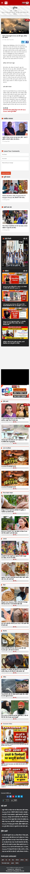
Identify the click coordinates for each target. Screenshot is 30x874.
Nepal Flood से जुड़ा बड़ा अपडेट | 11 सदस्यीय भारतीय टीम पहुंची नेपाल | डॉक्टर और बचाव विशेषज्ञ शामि (14, 323)
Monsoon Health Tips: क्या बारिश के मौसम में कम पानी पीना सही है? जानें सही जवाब (14, 532)
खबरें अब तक (8, 207)
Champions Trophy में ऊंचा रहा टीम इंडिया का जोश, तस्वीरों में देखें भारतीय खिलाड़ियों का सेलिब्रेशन (15, 265)
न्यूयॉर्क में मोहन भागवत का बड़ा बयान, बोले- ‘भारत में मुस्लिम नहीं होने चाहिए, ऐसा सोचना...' (14, 138)
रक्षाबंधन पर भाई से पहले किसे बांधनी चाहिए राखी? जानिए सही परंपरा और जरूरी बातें (15, 578)
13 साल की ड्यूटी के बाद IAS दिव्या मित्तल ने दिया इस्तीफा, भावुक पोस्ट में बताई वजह (13, 419)
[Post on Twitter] (25, 42)
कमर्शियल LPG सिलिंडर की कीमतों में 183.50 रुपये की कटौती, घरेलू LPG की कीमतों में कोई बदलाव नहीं (14, 670)
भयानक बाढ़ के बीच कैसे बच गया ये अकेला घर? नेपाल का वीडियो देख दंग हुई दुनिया (14, 440)
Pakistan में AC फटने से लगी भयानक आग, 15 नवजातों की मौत (15, 847)
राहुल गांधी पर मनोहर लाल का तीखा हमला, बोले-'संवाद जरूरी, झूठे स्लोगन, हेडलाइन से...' (15, 810)
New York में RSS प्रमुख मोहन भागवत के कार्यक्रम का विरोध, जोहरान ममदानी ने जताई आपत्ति (15, 819)
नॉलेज (4, 677)
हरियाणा (22, 860)
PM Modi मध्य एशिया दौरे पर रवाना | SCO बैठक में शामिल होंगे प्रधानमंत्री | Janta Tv (15, 287)
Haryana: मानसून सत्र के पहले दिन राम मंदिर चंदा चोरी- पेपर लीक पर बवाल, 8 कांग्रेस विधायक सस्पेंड (15, 817)
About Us (18, 869)
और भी (25, 239)
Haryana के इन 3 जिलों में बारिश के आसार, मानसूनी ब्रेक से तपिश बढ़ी (15, 812)
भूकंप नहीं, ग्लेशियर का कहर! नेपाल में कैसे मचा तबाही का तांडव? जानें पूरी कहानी (15, 840)
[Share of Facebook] (27, 42)
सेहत (4, 585)
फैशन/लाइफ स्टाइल (8, 493)
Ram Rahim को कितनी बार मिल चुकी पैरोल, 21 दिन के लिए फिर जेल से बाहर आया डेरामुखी (14, 716)
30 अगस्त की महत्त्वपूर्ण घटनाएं (8, 466)
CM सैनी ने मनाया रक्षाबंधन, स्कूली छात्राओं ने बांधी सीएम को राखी (15, 814)
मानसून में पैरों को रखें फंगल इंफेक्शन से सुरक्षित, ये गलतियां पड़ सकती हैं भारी (13, 511)
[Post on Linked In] (22, 42)
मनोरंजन (17, 860)
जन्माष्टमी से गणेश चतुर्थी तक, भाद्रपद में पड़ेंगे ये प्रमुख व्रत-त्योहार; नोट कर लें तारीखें (13, 557)
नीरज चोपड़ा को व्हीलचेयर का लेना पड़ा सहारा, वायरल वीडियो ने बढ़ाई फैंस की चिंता (14, 227)
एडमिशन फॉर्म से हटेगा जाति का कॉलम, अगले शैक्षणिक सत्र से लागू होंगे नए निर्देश (14, 342)
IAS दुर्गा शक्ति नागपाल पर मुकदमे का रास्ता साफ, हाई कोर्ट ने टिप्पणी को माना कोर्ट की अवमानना (15, 826)
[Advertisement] (15, 360)
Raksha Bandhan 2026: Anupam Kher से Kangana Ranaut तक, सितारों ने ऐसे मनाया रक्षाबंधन (13, 197)
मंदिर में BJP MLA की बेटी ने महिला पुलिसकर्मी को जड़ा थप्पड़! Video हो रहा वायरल (15, 821)
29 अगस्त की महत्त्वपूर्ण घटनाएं (8, 487)
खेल (9, 860)
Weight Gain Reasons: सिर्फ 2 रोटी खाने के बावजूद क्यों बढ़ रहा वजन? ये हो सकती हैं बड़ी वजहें (14, 603)
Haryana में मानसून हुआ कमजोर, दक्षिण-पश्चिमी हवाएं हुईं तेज (15, 824)
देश (6, 860)
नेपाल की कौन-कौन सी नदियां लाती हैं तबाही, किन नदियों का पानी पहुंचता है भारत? (14, 695)
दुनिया (16, 11)
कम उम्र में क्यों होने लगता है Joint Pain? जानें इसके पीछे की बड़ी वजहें (15, 624)
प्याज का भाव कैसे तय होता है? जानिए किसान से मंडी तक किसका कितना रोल (15, 851)
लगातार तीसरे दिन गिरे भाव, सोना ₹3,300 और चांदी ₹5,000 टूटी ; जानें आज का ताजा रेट (13, 649)
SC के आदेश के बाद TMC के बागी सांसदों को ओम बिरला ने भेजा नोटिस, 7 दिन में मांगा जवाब (15, 842)
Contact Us (10, 869)
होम (11, 11)
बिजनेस (5, 631)
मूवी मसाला (7, 177)
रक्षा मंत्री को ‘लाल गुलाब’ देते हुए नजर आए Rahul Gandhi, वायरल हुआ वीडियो (14, 110)
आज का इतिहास (7, 448)
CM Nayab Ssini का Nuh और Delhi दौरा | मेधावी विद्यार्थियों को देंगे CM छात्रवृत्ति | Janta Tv (14, 305)
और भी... (15, 422)
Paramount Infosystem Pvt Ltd (15, 871)
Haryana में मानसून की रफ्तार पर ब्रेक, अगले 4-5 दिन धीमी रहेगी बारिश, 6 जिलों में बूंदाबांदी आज (15, 849)
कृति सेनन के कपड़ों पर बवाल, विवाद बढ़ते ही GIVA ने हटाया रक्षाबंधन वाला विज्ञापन (15, 844)
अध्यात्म (5, 539)
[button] (4, 253)
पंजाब (26, 860)
